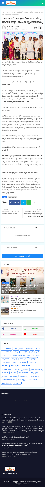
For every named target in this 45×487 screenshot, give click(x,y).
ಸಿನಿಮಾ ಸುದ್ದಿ (17, 383)
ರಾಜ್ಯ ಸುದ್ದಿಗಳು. (23, 376)
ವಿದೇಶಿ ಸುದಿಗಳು (33, 379)
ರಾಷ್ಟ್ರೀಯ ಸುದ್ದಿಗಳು (34, 376)
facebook (13, 328)
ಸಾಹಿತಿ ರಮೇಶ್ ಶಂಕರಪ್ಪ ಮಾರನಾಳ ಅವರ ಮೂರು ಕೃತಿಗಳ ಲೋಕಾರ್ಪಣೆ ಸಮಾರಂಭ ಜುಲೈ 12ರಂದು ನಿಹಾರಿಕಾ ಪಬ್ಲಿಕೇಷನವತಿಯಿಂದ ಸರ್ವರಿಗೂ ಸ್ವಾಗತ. (23, 419)
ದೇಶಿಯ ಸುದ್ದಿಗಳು (26, 366)
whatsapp (35, 328)
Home (3, 12)
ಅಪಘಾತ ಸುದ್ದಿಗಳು (6, 352)
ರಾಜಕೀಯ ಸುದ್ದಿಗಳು (23, 372)
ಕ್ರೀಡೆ (32, 352)
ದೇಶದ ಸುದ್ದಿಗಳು (15, 366)
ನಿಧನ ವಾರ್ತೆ (18, 369)
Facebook (16, 202)
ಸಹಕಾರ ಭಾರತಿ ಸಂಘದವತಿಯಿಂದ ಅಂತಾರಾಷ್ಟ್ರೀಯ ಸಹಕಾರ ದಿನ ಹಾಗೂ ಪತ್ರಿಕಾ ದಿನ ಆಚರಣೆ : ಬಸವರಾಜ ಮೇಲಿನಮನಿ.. (22, 445)
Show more (39, 228)
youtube (35, 334)
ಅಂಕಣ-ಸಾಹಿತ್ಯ (29, 348)
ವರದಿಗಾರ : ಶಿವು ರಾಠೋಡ (8, 379)
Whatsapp (28, 202)
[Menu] (3, 3)
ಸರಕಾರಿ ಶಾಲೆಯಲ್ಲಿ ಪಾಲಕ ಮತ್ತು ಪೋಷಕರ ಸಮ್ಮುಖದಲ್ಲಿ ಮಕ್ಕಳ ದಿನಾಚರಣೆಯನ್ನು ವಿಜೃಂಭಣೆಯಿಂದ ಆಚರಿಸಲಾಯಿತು (19, 453)
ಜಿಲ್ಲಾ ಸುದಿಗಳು (36, 355)
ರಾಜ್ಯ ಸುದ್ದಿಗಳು (11, 12)
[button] (43, 3)
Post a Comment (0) (22, 256)
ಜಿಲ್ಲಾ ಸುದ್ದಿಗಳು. (33, 359)
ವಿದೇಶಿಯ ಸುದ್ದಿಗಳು (7, 383)
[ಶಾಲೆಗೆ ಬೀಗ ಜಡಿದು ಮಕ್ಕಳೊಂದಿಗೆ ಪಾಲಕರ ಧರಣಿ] (5, 311)
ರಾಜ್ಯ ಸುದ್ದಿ (4, 376)
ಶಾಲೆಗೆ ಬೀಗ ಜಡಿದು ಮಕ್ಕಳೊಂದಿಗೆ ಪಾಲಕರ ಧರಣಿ (15, 437)
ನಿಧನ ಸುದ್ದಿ (25, 369)
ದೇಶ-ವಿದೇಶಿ (5, 366)
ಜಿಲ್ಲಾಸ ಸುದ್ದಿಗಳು (6, 362)
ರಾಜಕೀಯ (13, 372)
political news (6, 348)
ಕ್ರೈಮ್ (37, 352)
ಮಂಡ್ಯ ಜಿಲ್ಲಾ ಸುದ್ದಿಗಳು (36, 369)
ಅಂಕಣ (21, 348)
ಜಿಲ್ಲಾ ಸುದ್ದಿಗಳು (23, 359)
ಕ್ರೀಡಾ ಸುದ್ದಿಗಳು (24, 352)
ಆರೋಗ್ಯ (16, 352)
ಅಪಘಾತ (38, 348)
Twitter (23, 202)
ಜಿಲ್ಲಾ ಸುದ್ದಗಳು (5, 359)
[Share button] (34, 202)
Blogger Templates (19, 482)
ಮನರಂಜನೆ (5, 372)
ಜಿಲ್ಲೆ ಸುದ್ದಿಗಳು (23, 362)
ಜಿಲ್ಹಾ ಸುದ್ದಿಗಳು (32, 362)
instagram (13, 334)
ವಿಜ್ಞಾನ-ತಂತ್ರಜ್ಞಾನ (22, 379)
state (15, 348)
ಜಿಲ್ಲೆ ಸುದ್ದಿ (15, 362)
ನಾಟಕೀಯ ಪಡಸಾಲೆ (7, 369)
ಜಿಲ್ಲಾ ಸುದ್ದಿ (4, 355)
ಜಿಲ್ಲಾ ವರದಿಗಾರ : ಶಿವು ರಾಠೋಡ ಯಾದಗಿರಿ (20, 355)
